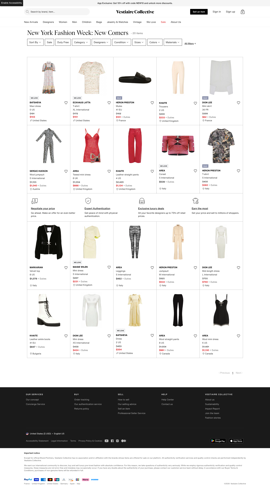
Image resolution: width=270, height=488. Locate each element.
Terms (73, 440)
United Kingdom (38, 484)
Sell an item (199, 11)
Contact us (167, 404)
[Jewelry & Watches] (130, 22)
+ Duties (125, 117)
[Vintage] (144, 22)
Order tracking (81, 399)
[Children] (93, 22)
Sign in (217, 11)
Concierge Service (35, 404)
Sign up (230, 11)
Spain (72, 484)
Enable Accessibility (11, 3)
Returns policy (81, 408)
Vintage (137, 22)
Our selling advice (127, 404)
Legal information (59, 440)
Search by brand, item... (43, 11)
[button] (242, 12)
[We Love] (158, 22)
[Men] (79, 22)
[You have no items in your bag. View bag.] (242, 12)
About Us (176, 22)
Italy (78, 484)
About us (209, 399)
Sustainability (212, 404)
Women (63, 22)
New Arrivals (31, 22)
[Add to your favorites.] (66, 103)
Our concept (32, 399)
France (27, 484)
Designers (48, 22)
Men (74, 22)
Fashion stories (213, 417)
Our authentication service (88, 404)
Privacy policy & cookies (90, 440)
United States (52, 484)
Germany (64, 484)
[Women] (69, 22)
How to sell (123, 399)
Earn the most (200, 208)
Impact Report (212, 408)
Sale (163, 22)
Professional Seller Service (131, 413)
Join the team (212, 413)
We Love (151, 22)
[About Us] (183, 22)
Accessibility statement (37, 440)
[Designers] (56, 22)
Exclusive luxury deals (151, 208)
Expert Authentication (97, 208)
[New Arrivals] (40, 22)
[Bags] (104, 22)
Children (86, 22)
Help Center (168, 399)
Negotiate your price (43, 208)
